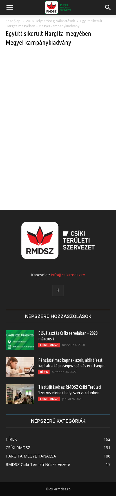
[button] (10, 7)
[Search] (108, 7)
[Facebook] (58, 290)
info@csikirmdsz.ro (68, 274)
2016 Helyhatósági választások (50, 21)
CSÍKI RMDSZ (49, 345)
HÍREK (44, 372)
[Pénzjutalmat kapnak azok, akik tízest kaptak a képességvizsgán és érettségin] (20, 367)
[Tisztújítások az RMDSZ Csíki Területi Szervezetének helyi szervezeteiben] (20, 394)
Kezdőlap (13, 21)
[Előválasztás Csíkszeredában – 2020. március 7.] (20, 340)
